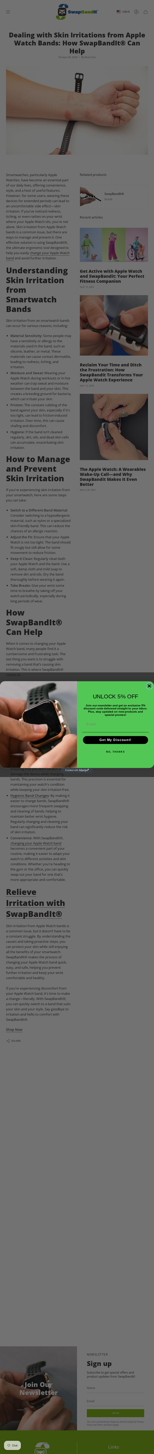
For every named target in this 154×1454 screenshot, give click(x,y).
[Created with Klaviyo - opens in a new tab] (77, 770)
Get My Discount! (115, 740)
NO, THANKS (115, 752)
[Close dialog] (149, 686)
